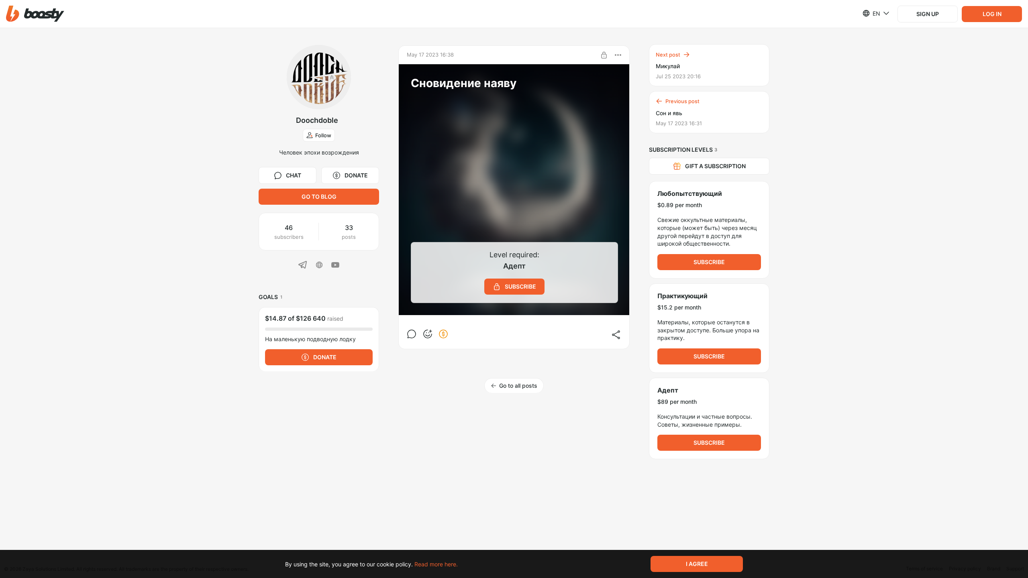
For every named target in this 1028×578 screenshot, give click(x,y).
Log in (992, 13)
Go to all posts (518, 385)
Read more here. (436, 564)
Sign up (927, 13)
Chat (293, 175)
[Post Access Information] (604, 55)
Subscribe (709, 261)
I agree (697, 563)
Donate (356, 175)
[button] (35, 14)
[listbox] (871, 13)
